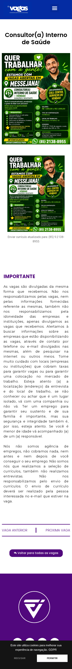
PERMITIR (52, 658)
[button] (54, 8)
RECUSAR (19, 658)
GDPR (53, 649)
